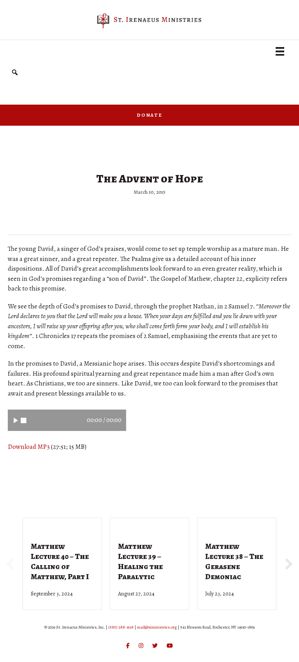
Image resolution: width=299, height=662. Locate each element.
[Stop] (23, 420)
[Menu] (280, 51)
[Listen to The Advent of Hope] (16, 420)
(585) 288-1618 (121, 627)
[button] (15, 72)
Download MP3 (29, 446)
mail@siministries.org (157, 627)
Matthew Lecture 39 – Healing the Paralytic (140, 561)
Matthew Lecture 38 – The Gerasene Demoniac (234, 561)
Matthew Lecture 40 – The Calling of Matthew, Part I (60, 561)
